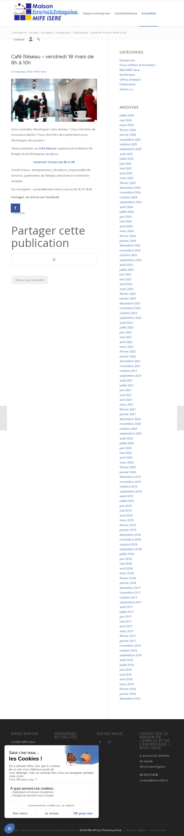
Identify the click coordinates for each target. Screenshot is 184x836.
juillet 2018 (127, 554)
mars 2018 (127, 573)
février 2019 (128, 525)
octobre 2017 (128, 597)
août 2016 (126, 660)
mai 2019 (125, 510)
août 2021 (126, 380)
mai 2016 (125, 674)
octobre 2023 (128, 255)
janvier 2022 (128, 356)
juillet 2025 (127, 159)
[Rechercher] (38, 39)
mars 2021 (127, 404)
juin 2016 (125, 669)
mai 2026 (125, 120)
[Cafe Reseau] (54, 100)
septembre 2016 (131, 655)
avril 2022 (126, 342)
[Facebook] (100, 742)
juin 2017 (125, 616)
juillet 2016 (127, 665)
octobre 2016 (128, 650)
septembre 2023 (131, 260)
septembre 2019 (131, 491)
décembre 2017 (130, 588)
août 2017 (126, 607)
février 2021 (128, 409)
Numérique (127, 75)
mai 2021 (125, 395)
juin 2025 (125, 164)
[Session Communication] (3, 418)
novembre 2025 (130, 139)
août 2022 (126, 323)
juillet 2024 (127, 212)
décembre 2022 (130, 303)
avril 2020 (126, 457)
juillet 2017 (127, 612)
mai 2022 (125, 337)
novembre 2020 (130, 424)
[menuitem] (27, 13)
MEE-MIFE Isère (36, 71)
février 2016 (128, 689)
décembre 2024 (130, 188)
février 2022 (128, 351)
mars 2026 (127, 125)
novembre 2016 (130, 645)
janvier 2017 (128, 641)
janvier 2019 (128, 530)
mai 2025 (125, 168)
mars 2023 (127, 289)
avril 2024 (126, 226)
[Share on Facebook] (15, 208)
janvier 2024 (128, 241)
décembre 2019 (130, 477)
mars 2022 (127, 347)
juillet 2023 (127, 270)
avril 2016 (126, 679)
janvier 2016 (128, 694)
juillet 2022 (127, 327)
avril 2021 (126, 400)
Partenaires (128, 84)
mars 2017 (127, 631)
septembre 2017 (131, 602)
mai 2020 (125, 453)
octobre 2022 (128, 313)
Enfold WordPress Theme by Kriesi (100, 830)
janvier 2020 (128, 472)
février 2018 (128, 578)
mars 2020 (127, 462)
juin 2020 (125, 448)
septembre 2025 (131, 149)
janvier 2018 (128, 583)
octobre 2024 (128, 197)
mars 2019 (127, 520)
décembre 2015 (130, 698)
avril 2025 (126, 173)
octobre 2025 (128, 144)
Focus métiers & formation (137, 65)
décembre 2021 (130, 361)
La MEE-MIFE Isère (23, 742)
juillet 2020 (127, 443)
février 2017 (128, 636)
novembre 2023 (130, 250)
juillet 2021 (127, 385)
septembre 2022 (131, 318)
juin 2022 (125, 332)
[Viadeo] (109, 742)
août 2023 (126, 265)
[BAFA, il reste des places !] (180, 418)
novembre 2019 (130, 482)
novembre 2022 (130, 308)
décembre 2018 (130, 535)
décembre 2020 (130, 419)
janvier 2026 (128, 135)
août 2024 (126, 207)
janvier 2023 (128, 298)
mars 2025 (127, 178)
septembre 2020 (131, 433)
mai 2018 (125, 563)
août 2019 (126, 496)
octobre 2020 (128, 429)
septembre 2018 (131, 549)
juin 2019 (125, 506)
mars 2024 (127, 231)
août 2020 (126, 438)
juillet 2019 (127, 501)
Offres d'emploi (130, 80)
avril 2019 (126, 515)
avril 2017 (126, 626)
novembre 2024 (130, 192)
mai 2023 (125, 279)
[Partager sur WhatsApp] (54, 259)
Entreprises (18, 71)
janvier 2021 (128, 414)
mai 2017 (125, 621)
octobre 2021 (128, 371)
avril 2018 (126, 568)
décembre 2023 (130, 245)
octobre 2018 (128, 544)
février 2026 (128, 130)
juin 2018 (125, 559)
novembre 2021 (130, 366)
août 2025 (126, 154)
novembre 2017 (130, 592)
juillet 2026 (127, 115)
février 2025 (128, 183)
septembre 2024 (131, 202)
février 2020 (128, 467)
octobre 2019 (128, 486)
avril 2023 (126, 284)
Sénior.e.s (126, 89)
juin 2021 (125, 390)
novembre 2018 (130, 539)
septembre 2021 (131, 376)
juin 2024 (125, 217)
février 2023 (128, 294)
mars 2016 (127, 684)
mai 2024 (125, 221)
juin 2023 (125, 274)
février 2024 (128, 236)
